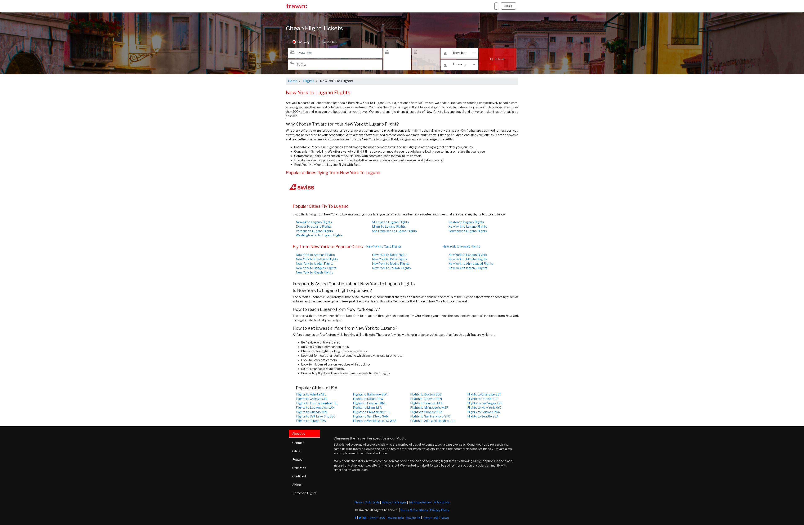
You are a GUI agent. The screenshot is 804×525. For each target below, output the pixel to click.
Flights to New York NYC (484, 407)
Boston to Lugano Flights (466, 222)
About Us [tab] (298, 433)
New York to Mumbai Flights (467, 259)
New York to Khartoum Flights (317, 259)
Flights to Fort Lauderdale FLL (317, 403)
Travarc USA (376, 518)
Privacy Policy (439, 510)
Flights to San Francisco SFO (430, 416)
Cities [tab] (296, 451)
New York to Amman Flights (315, 255)
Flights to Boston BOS (426, 394)
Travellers (459, 52)
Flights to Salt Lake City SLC (315, 416)
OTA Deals (372, 502)
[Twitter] (359, 518)
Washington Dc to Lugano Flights (319, 235)
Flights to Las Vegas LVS (484, 403)
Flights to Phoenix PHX (426, 412)
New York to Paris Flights (389, 259)
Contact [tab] (298, 443)
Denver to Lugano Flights (314, 226)
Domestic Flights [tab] (304, 493)
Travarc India (395, 518)
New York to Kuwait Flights (461, 246)
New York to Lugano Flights (467, 226)
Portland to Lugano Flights (314, 231)
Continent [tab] (299, 476)
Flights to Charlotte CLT (484, 394)
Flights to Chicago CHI (311, 399)
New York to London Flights (467, 255)
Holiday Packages (393, 502)
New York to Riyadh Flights (314, 272)
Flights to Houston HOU (426, 403)
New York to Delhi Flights (389, 255)
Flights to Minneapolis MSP (429, 407)
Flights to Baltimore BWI (370, 394)
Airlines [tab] (297, 484)
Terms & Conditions (414, 510)
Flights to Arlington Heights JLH (432, 421)
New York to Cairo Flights (384, 246)
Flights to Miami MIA (367, 407)
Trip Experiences (420, 502)
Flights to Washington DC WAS (375, 421)
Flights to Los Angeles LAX (315, 407)
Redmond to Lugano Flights (467, 231)
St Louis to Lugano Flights (390, 222)
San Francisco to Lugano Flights (394, 231)
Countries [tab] (299, 468)
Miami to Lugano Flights (389, 226)
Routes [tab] (297, 459)
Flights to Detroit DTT (482, 399)
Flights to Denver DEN (426, 399)
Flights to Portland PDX (483, 412)
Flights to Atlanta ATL (311, 394)
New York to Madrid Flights (391, 263)
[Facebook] (355, 518)
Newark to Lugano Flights (314, 222)
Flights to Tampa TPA (311, 421)
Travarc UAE (430, 518)
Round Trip (329, 42)
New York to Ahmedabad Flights (470, 263)
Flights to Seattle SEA (482, 416)
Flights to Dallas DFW (368, 399)
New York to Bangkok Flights (316, 268)
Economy (459, 64)
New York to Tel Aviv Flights (391, 268)
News (358, 502)
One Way (303, 42)
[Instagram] (364, 518)
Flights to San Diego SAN (370, 416)
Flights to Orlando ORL (312, 412)
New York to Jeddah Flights (315, 263)
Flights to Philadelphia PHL (371, 412)
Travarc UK (412, 518)
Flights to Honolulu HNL (369, 403)
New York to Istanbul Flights (467, 268)
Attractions (442, 502)
